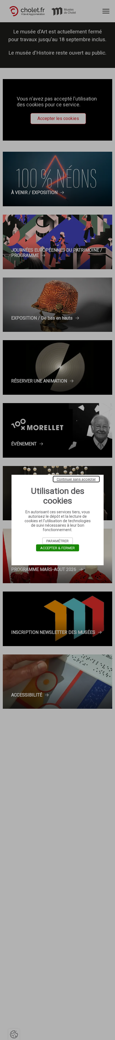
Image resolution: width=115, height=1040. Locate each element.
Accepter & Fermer (57, 548)
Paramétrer (57, 541)
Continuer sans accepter (76, 479)
